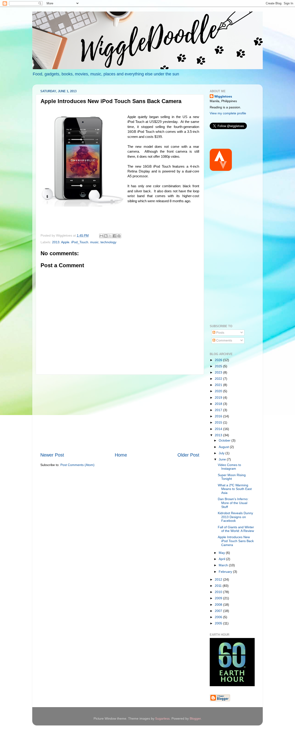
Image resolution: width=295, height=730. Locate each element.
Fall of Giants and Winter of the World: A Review (236, 529)
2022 (219, 378)
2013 (55, 242)
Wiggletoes (223, 96)
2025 (219, 366)
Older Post (188, 454)
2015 (219, 422)
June (223, 459)
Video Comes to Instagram (229, 467)
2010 (219, 592)
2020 (219, 391)
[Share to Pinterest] (119, 236)
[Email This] (101, 236)
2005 (219, 623)
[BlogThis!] (105, 236)
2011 (219, 586)
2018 (219, 404)
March (224, 565)
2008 (219, 604)
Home (121, 454)
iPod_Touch (79, 242)
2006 (219, 617)
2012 (219, 579)
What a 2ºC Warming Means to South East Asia (235, 489)
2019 (219, 397)
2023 (219, 372)
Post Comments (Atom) (77, 465)
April (222, 559)
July (222, 453)
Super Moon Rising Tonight (232, 477)
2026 (219, 360)
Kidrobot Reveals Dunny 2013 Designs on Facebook (235, 516)
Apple (65, 242)
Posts (219, 332)
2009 (219, 598)
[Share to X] (110, 236)
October (225, 440)
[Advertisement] (119, 413)
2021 (219, 385)
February (226, 571)
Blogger (195, 718)
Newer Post (52, 454)
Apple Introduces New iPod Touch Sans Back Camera (236, 540)
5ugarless (162, 718)
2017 (219, 410)
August (224, 447)
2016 (219, 416)
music (94, 242)
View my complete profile (228, 113)
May (222, 553)
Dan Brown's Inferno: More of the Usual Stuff (233, 502)
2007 (219, 611)
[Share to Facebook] (114, 236)
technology (108, 242)
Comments (223, 340)
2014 (219, 429)
